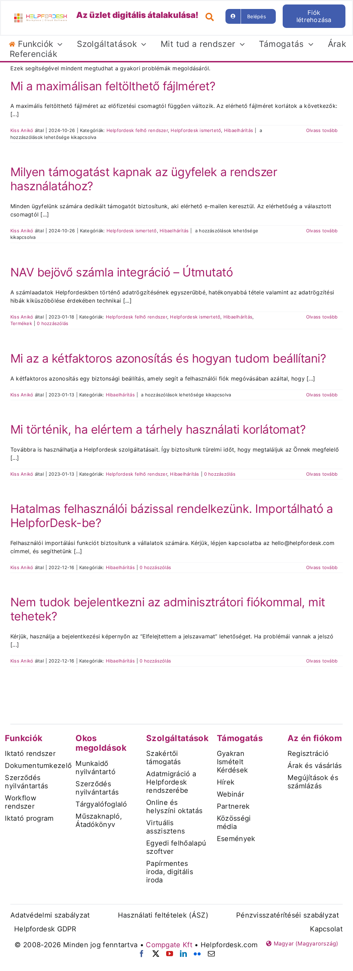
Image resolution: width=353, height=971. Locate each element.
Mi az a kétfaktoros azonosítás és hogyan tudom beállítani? (168, 358)
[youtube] (169, 953)
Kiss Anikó (21, 130)
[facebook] (141, 953)
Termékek (21, 323)
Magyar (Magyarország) (305, 943)
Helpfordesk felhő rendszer (137, 130)
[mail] (211, 953)
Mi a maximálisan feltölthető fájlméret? (112, 86)
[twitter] (155, 953)
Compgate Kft (169, 945)
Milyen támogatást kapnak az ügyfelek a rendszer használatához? (143, 179)
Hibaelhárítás (238, 130)
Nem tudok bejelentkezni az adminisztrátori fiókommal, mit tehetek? (167, 609)
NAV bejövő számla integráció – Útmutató (121, 272)
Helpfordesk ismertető (196, 130)
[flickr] (197, 953)
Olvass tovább (321, 130)
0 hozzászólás (52, 323)
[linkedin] (183, 953)
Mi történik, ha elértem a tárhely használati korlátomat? (157, 429)
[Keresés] (212, 16)
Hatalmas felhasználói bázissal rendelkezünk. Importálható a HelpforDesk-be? (171, 516)
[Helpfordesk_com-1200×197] (40, 16)
